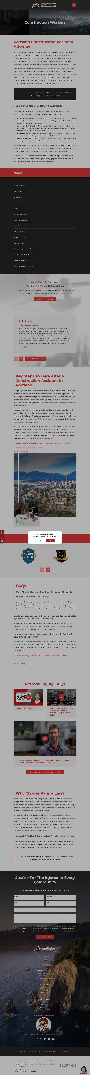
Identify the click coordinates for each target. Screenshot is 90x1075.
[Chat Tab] (45, 537)
